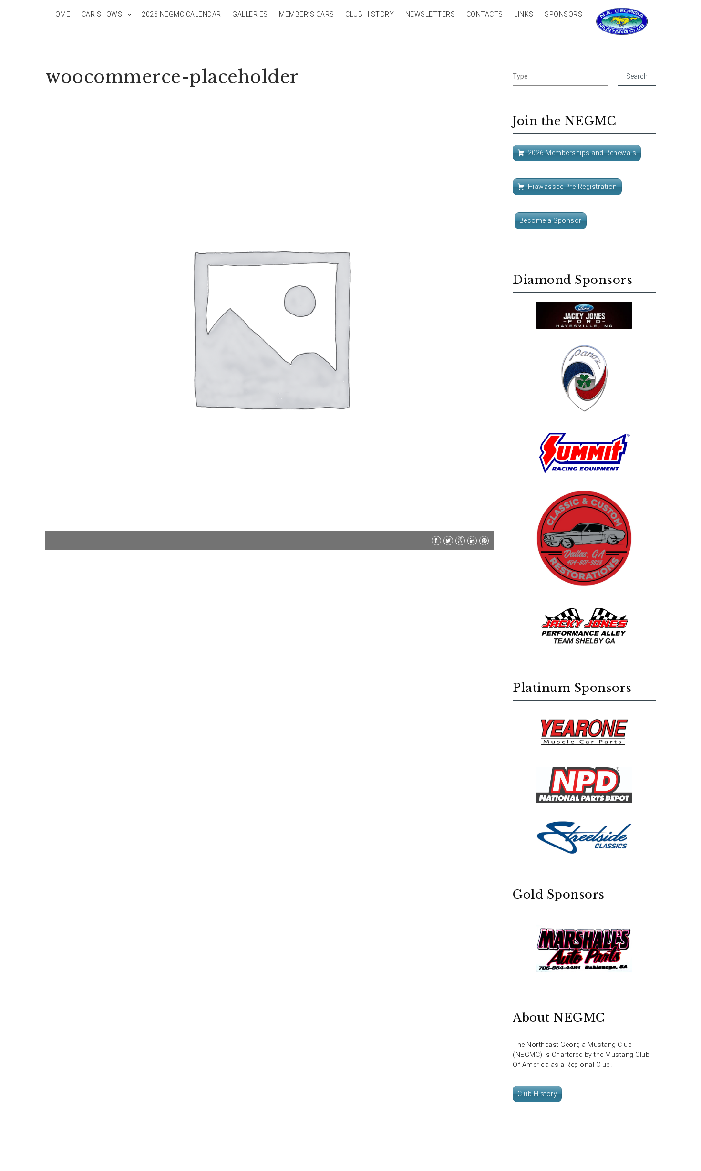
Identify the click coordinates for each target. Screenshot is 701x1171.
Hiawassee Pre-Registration (572, 186)
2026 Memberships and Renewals (582, 153)
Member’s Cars (306, 14)
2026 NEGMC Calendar (181, 14)
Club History (369, 14)
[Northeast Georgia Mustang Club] (622, 21)
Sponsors (563, 14)
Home (60, 14)
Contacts (484, 14)
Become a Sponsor (550, 220)
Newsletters (430, 14)
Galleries (250, 14)
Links (524, 14)
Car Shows (102, 14)
